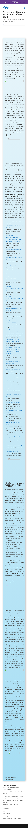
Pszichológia (6, 816)
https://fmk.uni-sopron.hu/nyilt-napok (14, 445)
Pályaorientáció (13, 21)
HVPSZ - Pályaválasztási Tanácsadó (15, 19)
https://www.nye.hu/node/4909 (13, 402)
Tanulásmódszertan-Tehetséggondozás (12, 818)
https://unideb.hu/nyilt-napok (12, 266)
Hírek (8, 21)
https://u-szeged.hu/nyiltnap (12, 451)
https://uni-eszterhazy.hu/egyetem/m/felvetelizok (14, 288)
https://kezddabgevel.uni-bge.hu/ (14, 249)
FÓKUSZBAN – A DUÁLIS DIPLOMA (10, 804)
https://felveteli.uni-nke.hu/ (12, 388)
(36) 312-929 (14, 1)
